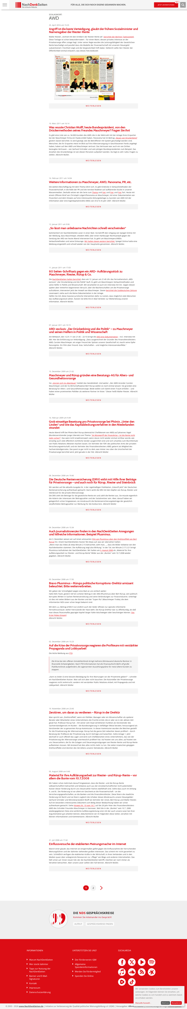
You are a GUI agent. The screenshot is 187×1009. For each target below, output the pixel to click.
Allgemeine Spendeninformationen (86, 966)
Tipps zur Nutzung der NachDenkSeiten (40, 970)
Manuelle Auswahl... (143, 1003)
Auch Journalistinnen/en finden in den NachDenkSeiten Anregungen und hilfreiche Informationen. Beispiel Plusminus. (91, 532)
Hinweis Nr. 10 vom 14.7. (84, 805)
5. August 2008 (106, 550)
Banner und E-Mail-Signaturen (38, 977)
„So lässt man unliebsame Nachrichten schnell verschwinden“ (87, 228)
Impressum (34, 987)
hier (104, 192)
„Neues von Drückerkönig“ (126, 138)
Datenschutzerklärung (40, 992)
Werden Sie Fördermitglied (88, 971)
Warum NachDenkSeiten (41, 959)
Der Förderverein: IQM (85, 959)
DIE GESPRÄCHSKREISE (93, 913)
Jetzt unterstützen (168, 4)
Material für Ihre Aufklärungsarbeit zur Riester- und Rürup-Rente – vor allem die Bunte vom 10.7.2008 (93, 776)
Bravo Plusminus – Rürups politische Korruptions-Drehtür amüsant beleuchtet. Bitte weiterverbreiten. (91, 584)
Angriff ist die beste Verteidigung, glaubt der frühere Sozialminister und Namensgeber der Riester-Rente (93, 30)
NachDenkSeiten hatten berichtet (66, 279)
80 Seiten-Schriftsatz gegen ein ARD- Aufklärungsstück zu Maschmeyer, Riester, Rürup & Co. (85, 273)
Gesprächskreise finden (100, 924)
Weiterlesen (93, 106)
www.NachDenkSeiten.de (31, 1006)
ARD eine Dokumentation (107, 337)
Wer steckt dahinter (38, 964)
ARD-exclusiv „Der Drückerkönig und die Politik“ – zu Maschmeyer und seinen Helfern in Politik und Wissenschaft (91, 330)
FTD (70, 653)
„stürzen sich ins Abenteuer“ (64, 383)
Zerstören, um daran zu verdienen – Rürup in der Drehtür (84, 712)
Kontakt (33, 983)
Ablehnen (165, 1003)
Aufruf (78, 924)
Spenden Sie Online (84, 976)
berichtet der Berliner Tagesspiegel (119, 37)
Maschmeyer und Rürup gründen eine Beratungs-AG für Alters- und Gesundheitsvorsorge (91, 376)
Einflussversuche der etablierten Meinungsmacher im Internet (87, 844)
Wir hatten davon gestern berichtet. (99, 241)
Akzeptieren (176, 1003)
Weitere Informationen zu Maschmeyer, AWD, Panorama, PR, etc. (90, 182)
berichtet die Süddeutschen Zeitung (121, 290)
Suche (183, 5)
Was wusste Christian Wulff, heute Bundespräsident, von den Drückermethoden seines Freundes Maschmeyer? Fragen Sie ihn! (89, 128)
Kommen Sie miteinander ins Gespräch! (92, 917)
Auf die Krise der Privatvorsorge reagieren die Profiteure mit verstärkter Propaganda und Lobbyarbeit (93, 647)
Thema (95, 192)
